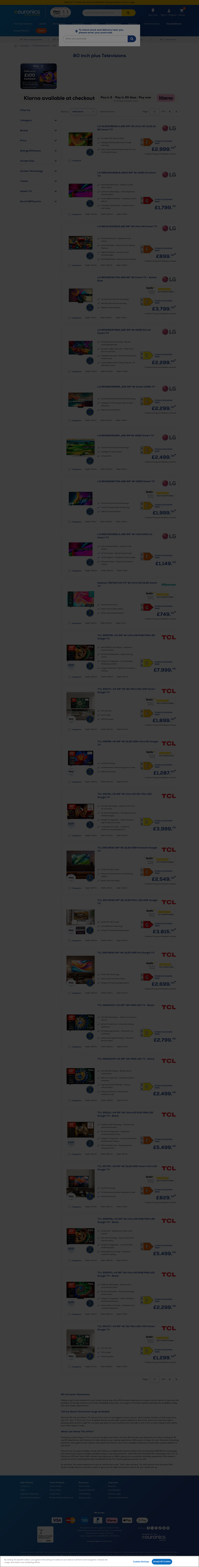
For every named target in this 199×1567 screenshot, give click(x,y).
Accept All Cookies (162, 1561)
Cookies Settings (141, 1561)
